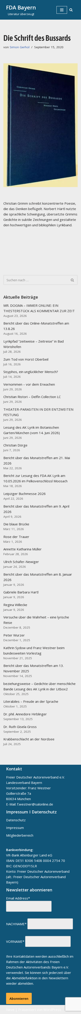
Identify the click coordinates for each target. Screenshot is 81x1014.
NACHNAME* (16, 924)
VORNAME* (15, 941)
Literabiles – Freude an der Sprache (30, 701)
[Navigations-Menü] (61, 10)
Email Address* (18, 898)
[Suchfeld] (71, 9)
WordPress (52, 1009)
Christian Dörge (15, 445)
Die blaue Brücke (16, 524)
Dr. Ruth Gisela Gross (20, 726)
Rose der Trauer (16, 536)
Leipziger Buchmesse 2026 (24, 493)
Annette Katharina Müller (22, 549)
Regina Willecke (15, 604)
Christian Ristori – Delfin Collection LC (32, 396)
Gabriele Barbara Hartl (20, 592)
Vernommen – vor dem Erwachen (29, 384)
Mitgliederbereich (19, 835)
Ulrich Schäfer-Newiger (21, 561)
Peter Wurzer (14, 635)
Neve (10, 1009)
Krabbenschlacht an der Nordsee (28, 739)
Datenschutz (16, 820)
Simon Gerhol (19, 47)
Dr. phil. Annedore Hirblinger (25, 714)
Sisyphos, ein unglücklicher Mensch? (30, 371)
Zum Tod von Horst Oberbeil (25, 359)
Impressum (15, 827)
